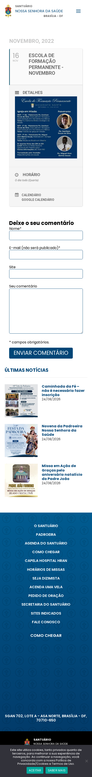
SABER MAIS (57, 770)
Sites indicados (46, 613)
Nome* (15, 228)
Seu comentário (23, 286)
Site (12, 267)
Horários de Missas (46, 569)
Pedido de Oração (46, 596)
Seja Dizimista (46, 578)
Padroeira (46, 534)
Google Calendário (38, 200)
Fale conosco (46, 622)
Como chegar (46, 552)
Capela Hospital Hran (46, 561)
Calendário (31, 195)
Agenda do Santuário (46, 543)
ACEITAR (35, 770)
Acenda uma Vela (46, 587)
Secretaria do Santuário (45, 604)
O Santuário (46, 526)
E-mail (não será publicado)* (34, 247)
